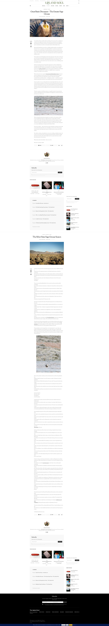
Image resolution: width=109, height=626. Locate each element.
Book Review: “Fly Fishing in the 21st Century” (46, 192)
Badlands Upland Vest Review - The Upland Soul (44, 584)
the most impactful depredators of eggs (52, 74)
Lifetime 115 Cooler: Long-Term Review (59, 192)
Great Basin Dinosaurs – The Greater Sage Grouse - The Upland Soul (47, 576)
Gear (64, 5)
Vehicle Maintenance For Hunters (74, 223)
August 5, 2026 (73, 224)
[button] (46, 195)
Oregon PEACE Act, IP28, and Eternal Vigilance (75, 228)
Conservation (45, 9)
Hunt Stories (47, 234)
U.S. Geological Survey (50, 317)
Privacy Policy (32, 0)
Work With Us (61, 0)
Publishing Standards (54, 0)
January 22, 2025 (48, 239)
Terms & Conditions (42, 0)
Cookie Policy (37, 0)
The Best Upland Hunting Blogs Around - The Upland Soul (46, 222)
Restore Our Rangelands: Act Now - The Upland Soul (45, 211)
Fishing (60, 5)
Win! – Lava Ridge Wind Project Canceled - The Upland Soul (46, 215)
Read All (43, 5)
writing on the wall (42, 68)
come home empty (46, 462)
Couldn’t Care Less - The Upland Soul (42, 218)
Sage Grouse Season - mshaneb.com (42, 572)
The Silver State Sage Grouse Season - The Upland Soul (45, 207)
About (67, 5)
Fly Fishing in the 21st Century (46, 160)
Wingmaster (36, 427)
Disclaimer (48, 0)
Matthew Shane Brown (42, 16)
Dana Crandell (32, 193)
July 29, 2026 (72, 590)
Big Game (52, 5)
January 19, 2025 (48, 16)
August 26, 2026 (37, 193)
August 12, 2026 (49, 194)
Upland (56, 5)
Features (48, 5)
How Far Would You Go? (35, 192)
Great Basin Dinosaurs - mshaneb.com (42, 203)
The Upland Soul (34, 610)
